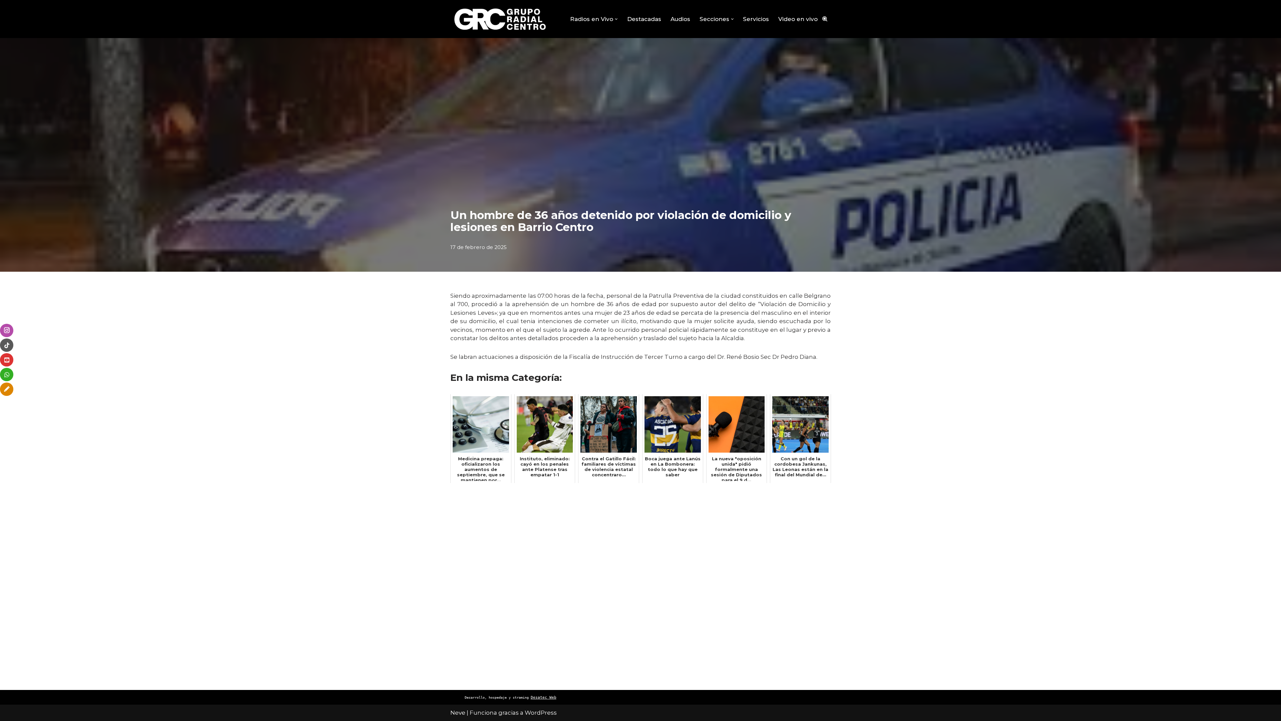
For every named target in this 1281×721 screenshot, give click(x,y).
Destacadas (644, 19)
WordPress (541, 712)
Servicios (756, 19)
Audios (680, 19)
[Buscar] (824, 18)
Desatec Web (543, 697)
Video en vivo (798, 19)
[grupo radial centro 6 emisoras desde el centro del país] (500, 19)
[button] (616, 19)
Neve (457, 712)
